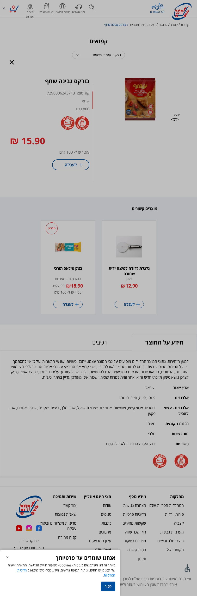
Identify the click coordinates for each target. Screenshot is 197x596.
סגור (108, 586)
